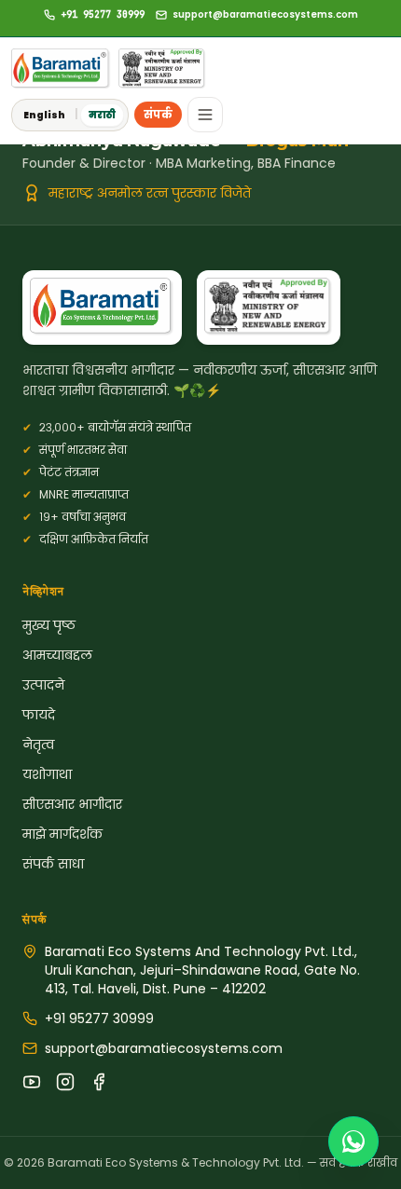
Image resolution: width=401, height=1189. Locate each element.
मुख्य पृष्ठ (49, 625)
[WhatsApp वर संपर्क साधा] (353, 1141)
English (44, 115)
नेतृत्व (38, 744)
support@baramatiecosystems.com (164, 1048)
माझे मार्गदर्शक (62, 834)
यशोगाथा (47, 774)
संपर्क (158, 114)
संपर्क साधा (53, 863)
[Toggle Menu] (205, 114)
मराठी (102, 115)
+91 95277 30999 (99, 1018)
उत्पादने (43, 685)
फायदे (38, 714)
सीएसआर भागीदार (72, 804)
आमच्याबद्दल (57, 655)
